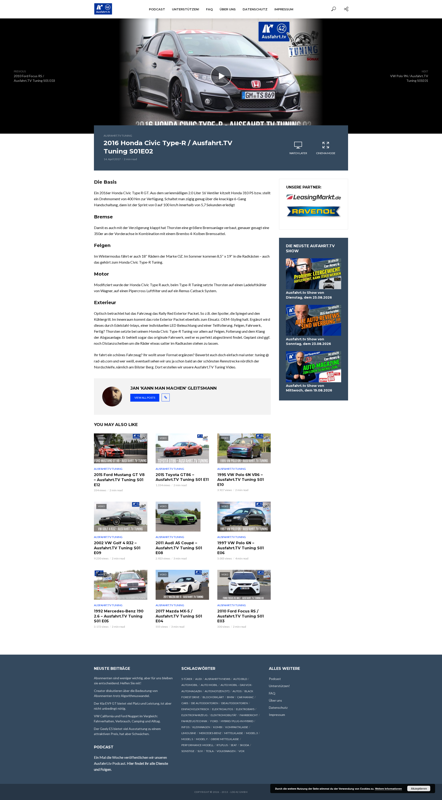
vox (241, 751)
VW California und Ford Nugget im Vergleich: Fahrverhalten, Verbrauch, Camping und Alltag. (127, 718)
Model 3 (252, 733)
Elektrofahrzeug (194, 715)
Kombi (217, 727)
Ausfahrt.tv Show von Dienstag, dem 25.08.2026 (309, 295)
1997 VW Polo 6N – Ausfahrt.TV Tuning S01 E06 (240, 548)
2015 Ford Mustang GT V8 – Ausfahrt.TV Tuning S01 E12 (119, 480)
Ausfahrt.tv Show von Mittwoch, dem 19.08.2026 (309, 388)
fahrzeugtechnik (194, 721)
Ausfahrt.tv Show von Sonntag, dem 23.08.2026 (308, 341)
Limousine (188, 733)
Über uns (228, 9)
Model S (187, 739)
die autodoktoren (204, 703)
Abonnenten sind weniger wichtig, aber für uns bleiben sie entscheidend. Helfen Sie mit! (133, 680)
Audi (198, 679)
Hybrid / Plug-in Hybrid (237, 721)
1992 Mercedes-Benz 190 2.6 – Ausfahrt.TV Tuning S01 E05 (118, 616)
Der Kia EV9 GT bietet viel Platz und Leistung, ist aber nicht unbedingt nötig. (133, 705)
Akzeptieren (419, 788)
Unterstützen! (185, 9)
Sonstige (188, 751)
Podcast (157, 9)
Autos (237, 691)
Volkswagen (226, 751)
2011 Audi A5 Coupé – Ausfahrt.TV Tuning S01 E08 (179, 548)
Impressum (283, 9)
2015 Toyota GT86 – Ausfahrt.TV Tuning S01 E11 (182, 477)
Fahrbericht (249, 715)
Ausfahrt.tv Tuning (118, 135)
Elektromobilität (224, 715)
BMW (230, 697)
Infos (185, 727)
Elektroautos (222, 709)
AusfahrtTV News (217, 679)
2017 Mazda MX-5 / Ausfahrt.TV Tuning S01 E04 (179, 616)
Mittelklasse (233, 733)
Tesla (210, 751)
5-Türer (186, 679)
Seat (234, 745)
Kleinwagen (201, 727)
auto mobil (209, 685)
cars (184, 703)
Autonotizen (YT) (217, 691)
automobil (189, 685)
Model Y (202, 739)
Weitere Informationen (388, 788)
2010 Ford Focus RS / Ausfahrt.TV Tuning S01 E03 (240, 616)
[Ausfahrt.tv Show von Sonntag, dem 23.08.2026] (313, 320)
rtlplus (222, 745)
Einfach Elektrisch (195, 709)
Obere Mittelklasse (225, 739)
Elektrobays (245, 709)
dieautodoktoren (234, 703)
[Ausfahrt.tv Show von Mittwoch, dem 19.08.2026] (313, 366)
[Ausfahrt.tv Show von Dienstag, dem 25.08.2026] (313, 273)
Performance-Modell (197, 745)
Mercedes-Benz (210, 733)
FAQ (209, 9)
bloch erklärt (213, 697)
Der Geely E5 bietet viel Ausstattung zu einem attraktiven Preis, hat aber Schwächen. (127, 731)
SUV (200, 751)
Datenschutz (255, 9)
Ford (214, 721)
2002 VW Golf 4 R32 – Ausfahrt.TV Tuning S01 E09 (117, 548)
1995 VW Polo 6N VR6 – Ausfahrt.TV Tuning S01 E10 (240, 480)
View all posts (144, 397)
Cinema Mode (325, 153)
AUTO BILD (240, 679)
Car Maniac (245, 697)
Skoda (244, 745)
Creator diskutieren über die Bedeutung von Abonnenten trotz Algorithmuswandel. (126, 693)
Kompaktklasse (236, 727)
